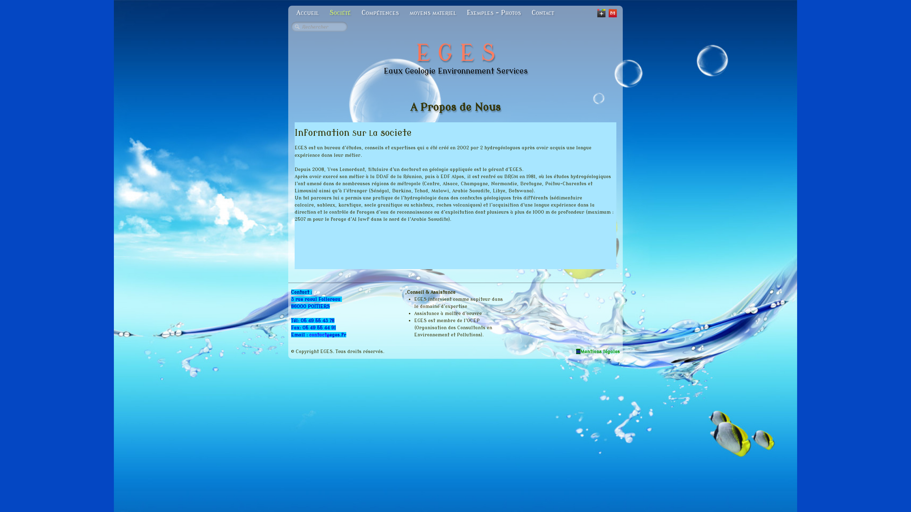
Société (340, 12)
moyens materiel (433, 12)
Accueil (307, 12)
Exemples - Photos (494, 12)
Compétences (380, 12)
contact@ (319, 334)
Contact (543, 12)
